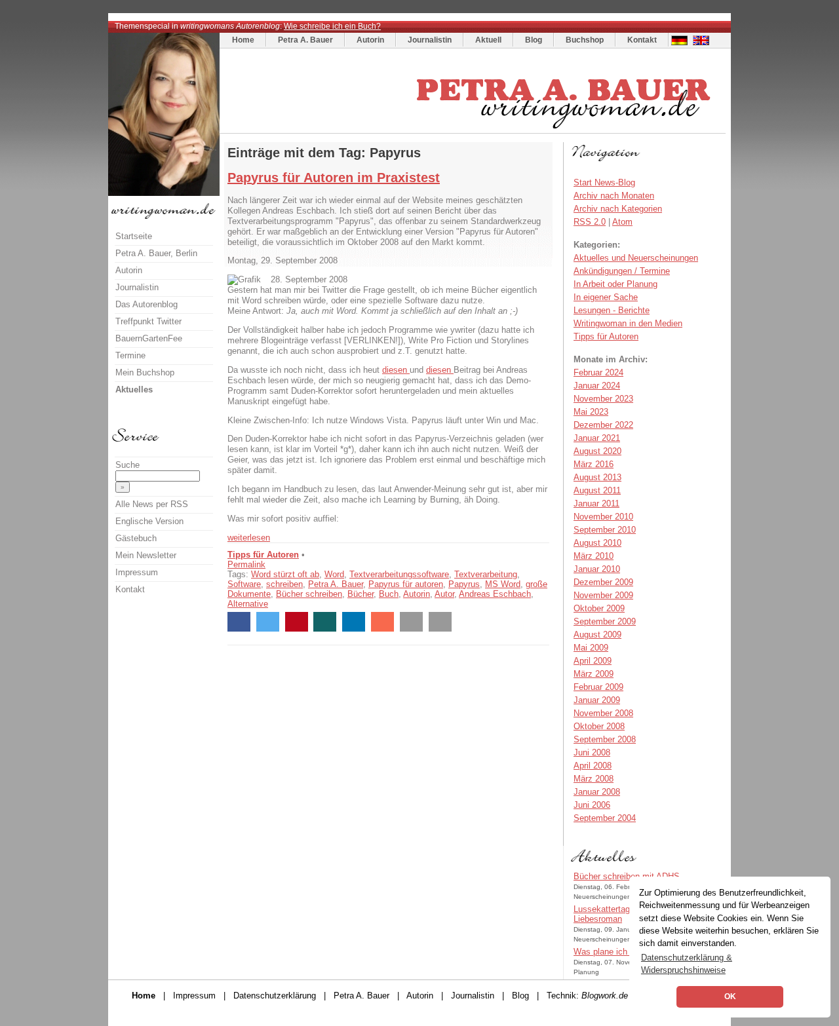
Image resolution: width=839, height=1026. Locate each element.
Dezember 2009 (603, 582)
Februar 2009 (598, 687)
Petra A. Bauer (305, 40)
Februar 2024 (598, 372)
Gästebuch (136, 538)
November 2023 (603, 399)
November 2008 (603, 713)
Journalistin (430, 40)
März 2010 (594, 556)
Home (243, 40)
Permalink (246, 564)
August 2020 (597, 451)
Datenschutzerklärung (274, 995)
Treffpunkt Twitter (148, 321)
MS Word (502, 584)
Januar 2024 (597, 385)
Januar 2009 (597, 700)
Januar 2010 (597, 569)
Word (334, 574)
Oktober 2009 (599, 608)
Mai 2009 (591, 648)
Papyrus (464, 584)
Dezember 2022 (603, 425)
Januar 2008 (597, 792)
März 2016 (594, 464)
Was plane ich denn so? (619, 952)
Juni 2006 (592, 805)
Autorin (370, 40)
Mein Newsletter (145, 555)
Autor (444, 594)
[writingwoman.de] (474, 130)
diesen (396, 370)
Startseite (133, 236)
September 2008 (605, 739)
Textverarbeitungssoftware (399, 574)
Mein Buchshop (144, 372)
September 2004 (605, 818)
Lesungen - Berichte (612, 310)
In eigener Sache (606, 297)
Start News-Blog (604, 182)
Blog (533, 40)
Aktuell (488, 40)
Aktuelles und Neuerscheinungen (636, 258)
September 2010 (605, 530)
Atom (622, 222)
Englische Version (149, 521)
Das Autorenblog (146, 304)
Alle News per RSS (151, 504)
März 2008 (594, 779)
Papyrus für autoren (405, 584)
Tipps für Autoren (263, 555)
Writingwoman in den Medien (628, 323)
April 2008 (593, 765)
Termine (130, 355)
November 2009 (603, 595)
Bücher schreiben (309, 594)
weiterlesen (248, 537)
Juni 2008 (592, 752)
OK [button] (730, 996)
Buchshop (585, 40)
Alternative (247, 604)
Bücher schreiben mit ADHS (627, 876)
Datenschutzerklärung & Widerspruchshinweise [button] (686, 964)
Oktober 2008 (599, 726)
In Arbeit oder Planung (615, 284)
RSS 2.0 (590, 222)
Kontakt (642, 40)
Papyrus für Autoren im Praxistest (333, 177)
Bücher (360, 594)
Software (244, 584)
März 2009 (594, 674)
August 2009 (597, 634)
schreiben (284, 584)
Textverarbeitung (485, 574)
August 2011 (597, 490)
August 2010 (597, 543)
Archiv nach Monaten (614, 195)
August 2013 (597, 477)
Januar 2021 (597, 438)
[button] (238, 622)
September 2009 (605, 621)
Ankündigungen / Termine (622, 271)
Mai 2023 (591, 412)
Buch (389, 594)
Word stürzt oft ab (285, 574)
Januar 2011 (596, 503)
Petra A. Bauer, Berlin (156, 253)
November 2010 (603, 517)
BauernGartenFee (148, 338)
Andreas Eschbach (495, 594)
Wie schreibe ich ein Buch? (332, 26)
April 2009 (593, 661)
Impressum (136, 572)
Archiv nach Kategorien (618, 209)
